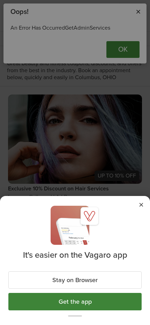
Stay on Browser (75, 280)
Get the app (75, 301)
